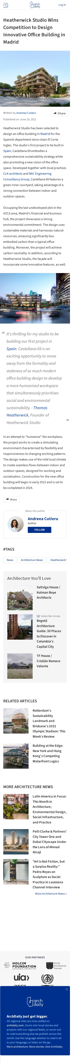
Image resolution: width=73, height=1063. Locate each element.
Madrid (45, 134)
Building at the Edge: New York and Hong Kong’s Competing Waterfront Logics (48, 753)
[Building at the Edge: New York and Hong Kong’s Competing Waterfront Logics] (16, 756)
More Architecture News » (51, 893)
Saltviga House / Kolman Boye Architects (48, 592)
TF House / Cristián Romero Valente (48, 661)
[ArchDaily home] (35, 5)
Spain (7, 151)
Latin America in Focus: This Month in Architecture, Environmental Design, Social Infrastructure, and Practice (50, 809)
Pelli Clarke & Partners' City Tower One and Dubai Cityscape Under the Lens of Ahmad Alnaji (50, 842)
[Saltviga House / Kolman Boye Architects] (20, 597)
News (10, 560)
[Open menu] (5, 5)
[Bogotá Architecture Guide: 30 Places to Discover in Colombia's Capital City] (20, 627)
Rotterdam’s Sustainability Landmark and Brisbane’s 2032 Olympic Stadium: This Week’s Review (49, 723)
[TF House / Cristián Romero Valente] (20, 666)
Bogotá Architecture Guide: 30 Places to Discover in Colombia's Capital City (49, 633)
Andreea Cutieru (43, 519)
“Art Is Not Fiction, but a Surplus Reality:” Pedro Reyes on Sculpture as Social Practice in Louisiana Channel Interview (49, 874)
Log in (62, 4)
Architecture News (32, 560)
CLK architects (13, 173)
